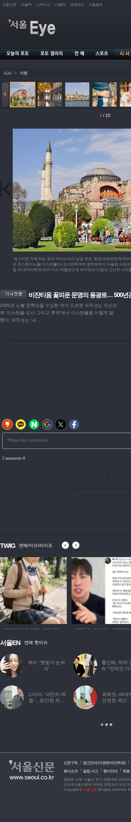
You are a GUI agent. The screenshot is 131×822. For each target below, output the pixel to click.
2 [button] (106, 724)
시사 (7, 73)
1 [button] (102, 724)
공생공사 (77, 4)
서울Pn (26, 4)
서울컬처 (96, 4)
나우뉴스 (43, 4)
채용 (126, 771)
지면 (102, 763)
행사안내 (110, 771)
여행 (23, 73)
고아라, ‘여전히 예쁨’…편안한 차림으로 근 (46, 700)
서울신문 (9, 4)
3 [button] (111, 724)
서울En (60, 4)
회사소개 (71, 771)
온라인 (111, 763)
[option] (33, 589)
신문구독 (71, 763)
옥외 (120, 763)
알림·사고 (90, 771)
